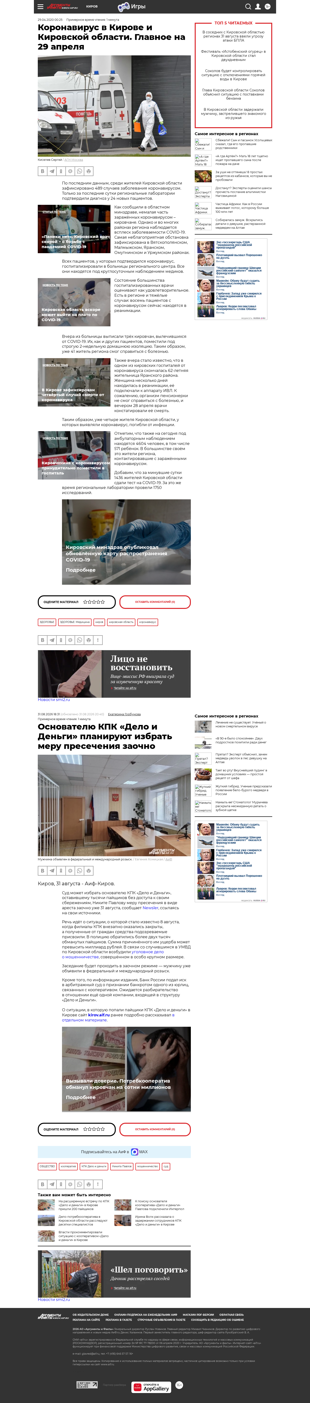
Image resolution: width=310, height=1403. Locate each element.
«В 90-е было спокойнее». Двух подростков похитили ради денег (241, 740)
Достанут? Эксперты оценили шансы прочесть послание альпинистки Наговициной (244, 192)
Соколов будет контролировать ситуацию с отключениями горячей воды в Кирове (233, 75)
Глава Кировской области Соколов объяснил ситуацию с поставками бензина (233, 94)
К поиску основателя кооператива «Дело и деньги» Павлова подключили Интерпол (159, 1205)
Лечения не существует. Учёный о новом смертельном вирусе (241, 724)
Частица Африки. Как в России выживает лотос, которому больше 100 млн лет (242, 208)
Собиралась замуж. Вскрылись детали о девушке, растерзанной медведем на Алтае (240, 223)
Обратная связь (231, 1314)
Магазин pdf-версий (198, 1314)
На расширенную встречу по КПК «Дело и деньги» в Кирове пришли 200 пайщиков (84, 1205)
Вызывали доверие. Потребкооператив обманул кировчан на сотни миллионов (118, 1084)
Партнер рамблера (114, 1384)
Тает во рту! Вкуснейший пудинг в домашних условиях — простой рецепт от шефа (241, 774)
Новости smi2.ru (54, 699)
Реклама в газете (119, 1320)
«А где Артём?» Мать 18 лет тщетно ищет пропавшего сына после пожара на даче (242, 160)
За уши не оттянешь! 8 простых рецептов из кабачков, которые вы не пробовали (244, 176)
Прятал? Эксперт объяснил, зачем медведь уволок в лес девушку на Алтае (241, 758)
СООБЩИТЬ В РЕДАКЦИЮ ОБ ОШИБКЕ (217, 1320)
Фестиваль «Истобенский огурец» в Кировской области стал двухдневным (233, 56)
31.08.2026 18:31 (49, 714)
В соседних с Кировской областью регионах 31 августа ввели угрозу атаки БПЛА (233, 36)
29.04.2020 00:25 (50, 20)
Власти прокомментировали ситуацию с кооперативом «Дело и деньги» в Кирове (84, 1236)
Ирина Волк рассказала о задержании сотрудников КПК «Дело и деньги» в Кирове (158, 1220)
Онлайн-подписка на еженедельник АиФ (145, 1314)
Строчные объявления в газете (162, 1320)
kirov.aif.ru (99, 1015)
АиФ (168, 859)
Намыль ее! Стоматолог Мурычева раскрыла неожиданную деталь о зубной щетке (242, 806)
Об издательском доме (91, 1314)
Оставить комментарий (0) (155, 602)
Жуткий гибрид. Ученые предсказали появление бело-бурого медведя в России (244, 790)
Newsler (150, 908)
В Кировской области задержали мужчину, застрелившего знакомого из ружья (233, 114)
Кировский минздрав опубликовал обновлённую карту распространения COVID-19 (116, 553)
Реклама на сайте (86, 1320)
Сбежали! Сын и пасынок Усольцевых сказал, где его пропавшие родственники (244, 144)
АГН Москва (73, 160)
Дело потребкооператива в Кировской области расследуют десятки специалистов (83, 1220)
